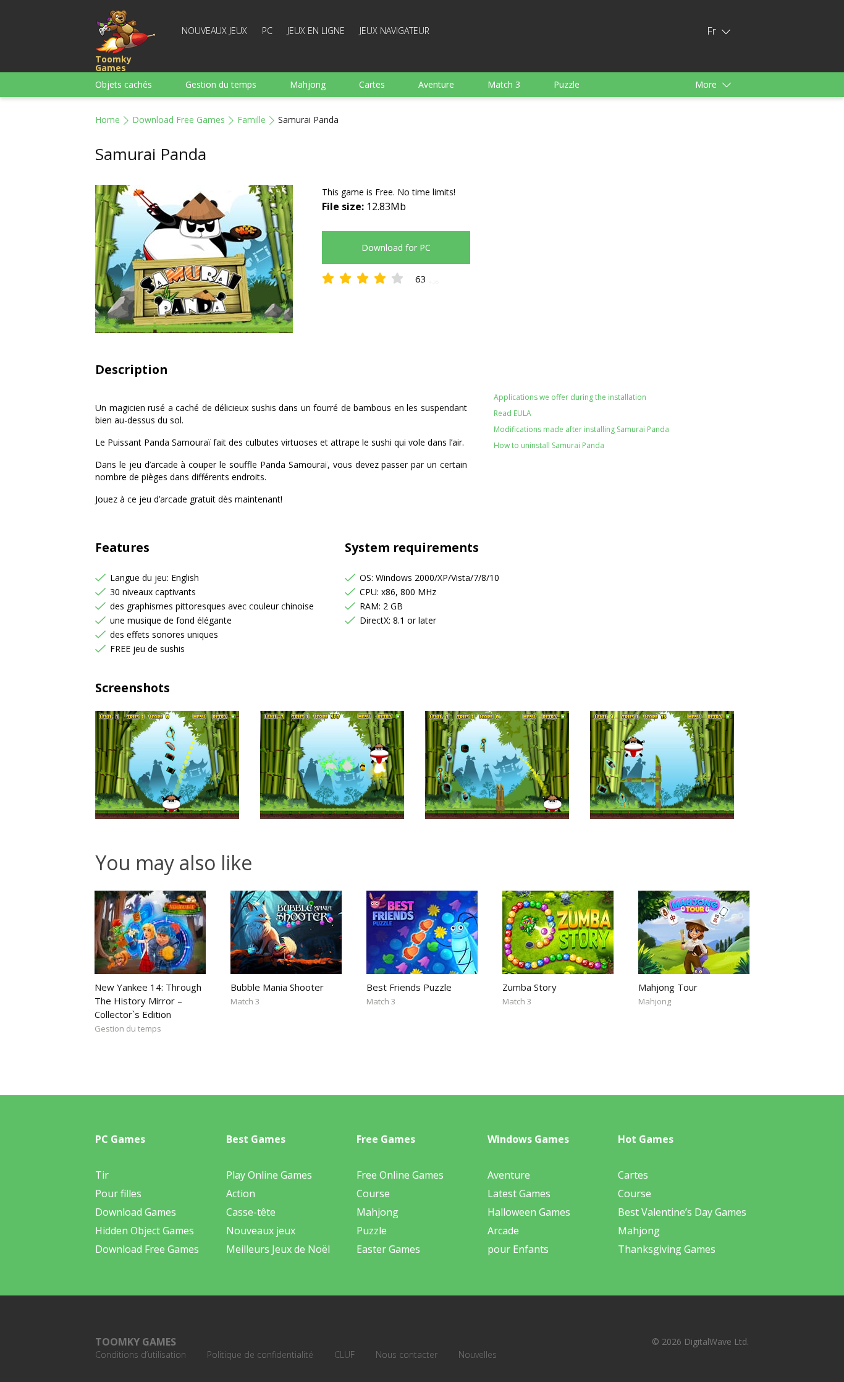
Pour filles (118, 1193)
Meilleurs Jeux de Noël (278, 1249)
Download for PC (396, 247)
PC (267, 30)
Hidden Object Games (144, 1230)
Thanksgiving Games (666, 1249)
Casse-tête (251, 1212)
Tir (102, 1175)
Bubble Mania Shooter (277, 987)
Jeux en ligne (316, 30)
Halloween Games (528, 1212)
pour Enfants (518, 1249)
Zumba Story (529, 987)
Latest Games (519, 1193)
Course (373, 1193)
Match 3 (503, 84)
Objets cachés (123, 84)
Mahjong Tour (668, 987)
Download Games (135, 1212)
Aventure (436, 84)
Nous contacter (406, 1354)
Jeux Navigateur (394, 30)
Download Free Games (178, 119)
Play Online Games (269, 1175)
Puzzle (567, 84)
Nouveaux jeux (214, 30)
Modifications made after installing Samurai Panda (581, 429)
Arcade (503, 1230)
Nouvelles (477, 1354)
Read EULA (512, 413)
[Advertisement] (601, 271)
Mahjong (308, 84)
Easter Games (388, 1249)
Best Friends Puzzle (409, 987)
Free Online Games (400, 1175)
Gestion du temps (220, 84)
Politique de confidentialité (260, 1354)
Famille (251, 119)
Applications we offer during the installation (570, 397)
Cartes (372, 84)
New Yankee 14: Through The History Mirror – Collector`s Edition (148, 1000)
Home (107, 119)
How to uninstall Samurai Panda (549, 445)
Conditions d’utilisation (140, 1354)
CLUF (344, 1354)
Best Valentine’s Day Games (682, 1212)
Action (240, 1193)
